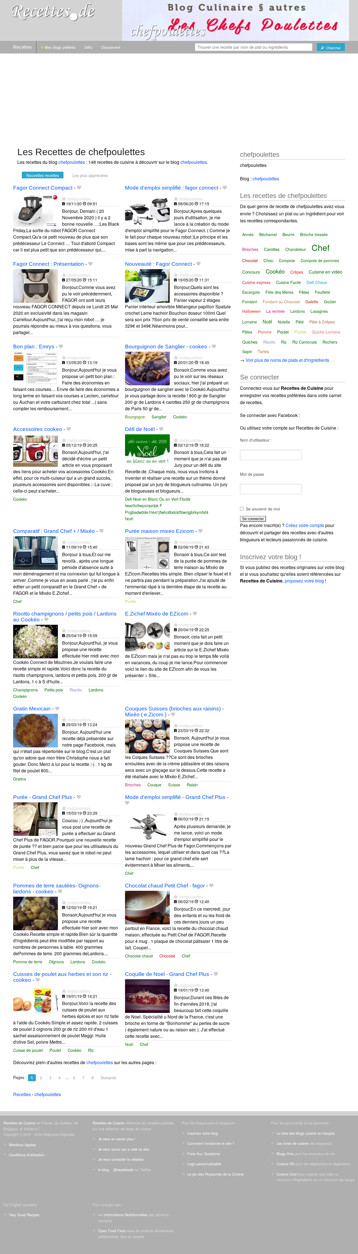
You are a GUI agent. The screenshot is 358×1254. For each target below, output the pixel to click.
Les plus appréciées (90, 175)
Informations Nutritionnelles (125, 1214)
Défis (88, 47)
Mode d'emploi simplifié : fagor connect (171, 188)
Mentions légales (22, 1144)
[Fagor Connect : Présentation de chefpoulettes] (35, 285)
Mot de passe (252, 474)
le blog (103, 1169)
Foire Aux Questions (203, 1153)
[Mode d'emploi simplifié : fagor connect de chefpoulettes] (147, 209)
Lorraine (249, 322)
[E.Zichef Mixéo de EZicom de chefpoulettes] (147, 635)
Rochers (329, 342)
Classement (110, 47)
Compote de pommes (320, 260)
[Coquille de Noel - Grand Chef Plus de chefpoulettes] (147, 995)
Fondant (249, 301)
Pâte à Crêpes (322, 322)
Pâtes (247, 332)
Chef (17, 601)
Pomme (265, 332)
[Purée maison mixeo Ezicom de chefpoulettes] (147, 552)
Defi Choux (317, 282)
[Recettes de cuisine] (53, 11)
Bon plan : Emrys (33, 346)
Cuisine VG (286, 1163)
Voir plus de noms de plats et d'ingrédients (287, 360)
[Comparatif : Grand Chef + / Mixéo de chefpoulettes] (35, 552)
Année (248, 234)
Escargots (251, 292)
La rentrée (275, 311)
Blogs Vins (285, 1153)
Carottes (272, 249)
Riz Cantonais (304, 342)
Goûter (330, 301)
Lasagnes (319, 311)
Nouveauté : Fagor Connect (158, 264)
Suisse (174, 784)
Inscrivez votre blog (202, 1133)
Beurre (288, 234)
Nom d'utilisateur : (256, 440)
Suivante (108, 1077)
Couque (154, 784)
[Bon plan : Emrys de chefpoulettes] (35, 368)
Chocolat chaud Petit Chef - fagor (165, 886)
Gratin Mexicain (32, 709)
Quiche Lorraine (326, 332)
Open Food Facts (112, 1230)
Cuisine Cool (287, 1174)
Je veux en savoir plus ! (116, 1138)
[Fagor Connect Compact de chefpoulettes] (35, 209)
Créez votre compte (305, 525)
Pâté (300, 322)
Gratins (19, 779)
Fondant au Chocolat (281, 301)
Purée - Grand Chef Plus (42, 797)
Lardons (96, 690)
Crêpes (296, 272)
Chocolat (167, 956)
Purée (130, 601)
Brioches (133, 784)
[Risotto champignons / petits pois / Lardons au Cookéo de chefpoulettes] (35, 641)
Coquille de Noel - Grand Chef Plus (167, 974)
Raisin (192, 784)
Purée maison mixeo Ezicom (159, 531)
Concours (251, 272)
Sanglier (159, 416)
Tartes (263, 351)
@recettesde (123, 1169)
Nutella (284, 322)
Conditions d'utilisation (26, 1154)
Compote (287, 260)
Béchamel (268, 234)
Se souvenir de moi (263, 509)
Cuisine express (256, 282)
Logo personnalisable (204, 1163)
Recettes (22, 47)
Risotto (76, 690)
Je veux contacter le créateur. (121, 1159)
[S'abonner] (64, 199)
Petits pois (53, 690)
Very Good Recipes (24, 1214)
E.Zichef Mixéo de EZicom (156, 614)
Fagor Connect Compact (42, 188)
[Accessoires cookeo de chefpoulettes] (35, 450)
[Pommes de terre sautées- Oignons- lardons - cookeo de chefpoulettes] (35, 913)
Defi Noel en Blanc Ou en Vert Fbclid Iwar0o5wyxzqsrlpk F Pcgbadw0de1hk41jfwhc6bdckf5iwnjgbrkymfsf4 (166, 505)
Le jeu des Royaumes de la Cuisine (215, 1174)
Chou (268, 260)
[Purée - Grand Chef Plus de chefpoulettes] (35, 818)
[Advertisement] (179, 97)
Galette (311, 301)
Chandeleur (295, 249)
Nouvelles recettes (42, 175)
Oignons (56, 961)
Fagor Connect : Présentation (48, 264)
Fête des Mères (279, 292)
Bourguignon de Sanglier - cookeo (166, 346)
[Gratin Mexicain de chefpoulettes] (35, 730)
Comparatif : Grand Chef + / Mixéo (54, 531)
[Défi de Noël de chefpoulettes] (147, 450)
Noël (129, 518)
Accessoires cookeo (37, 429)
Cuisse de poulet (28, 1050)
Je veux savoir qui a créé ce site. (124, 1149)
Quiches (250, 342)
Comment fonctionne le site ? (210, 1143)
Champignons (25, 690)
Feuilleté (322, 292)
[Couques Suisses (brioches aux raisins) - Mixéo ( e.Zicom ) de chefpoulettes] (147, 736)
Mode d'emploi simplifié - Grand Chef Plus (175, 797)
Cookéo (180, 416)
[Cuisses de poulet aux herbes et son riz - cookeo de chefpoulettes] (35, 1001)
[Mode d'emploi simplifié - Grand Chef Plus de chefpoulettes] (147, 824)
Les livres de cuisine (292, 1143)
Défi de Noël (140, 429)
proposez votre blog (304, 580)
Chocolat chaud (139, 956)
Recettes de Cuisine (19, 1122)
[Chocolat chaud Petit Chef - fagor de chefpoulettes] (147, 907)
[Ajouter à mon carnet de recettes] (79, 188)
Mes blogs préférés (60, 47)
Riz (91, 1050)
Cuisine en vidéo (325, 272)
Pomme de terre (27, 961)
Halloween (251, 311)
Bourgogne (135, 416)
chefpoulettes (71, 162)
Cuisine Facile (288, 282)
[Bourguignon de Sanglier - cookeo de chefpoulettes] (147, 368)
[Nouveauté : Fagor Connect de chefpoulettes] (147, 285)
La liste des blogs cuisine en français (306, 1133)
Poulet (55, 1050)
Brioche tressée (314, 234)
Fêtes (304, 292)
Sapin (247, 351)
